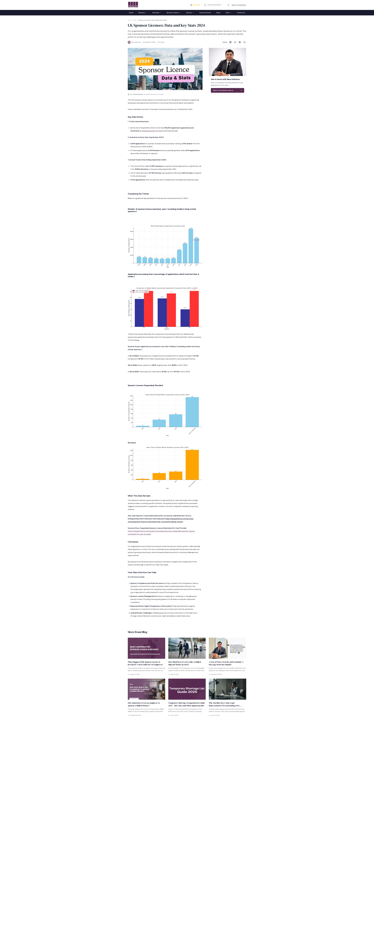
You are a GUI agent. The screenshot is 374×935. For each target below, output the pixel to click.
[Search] (228, 5)
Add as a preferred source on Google (146, 94)
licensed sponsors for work (152, 131)
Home (131, 13)
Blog (135, 20)
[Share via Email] (244, 42)
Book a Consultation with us (223, 90)
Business (142, 13)
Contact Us (241, 13)
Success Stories (205, 13)
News (218, 13)
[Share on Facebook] (240, 42)
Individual (155, 13)
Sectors (189, 13)
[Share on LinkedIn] (230, 42)
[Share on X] (235, 42)
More (228, 13)
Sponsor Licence (173, 13)
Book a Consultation (239, 5)
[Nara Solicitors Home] (133, 5)
